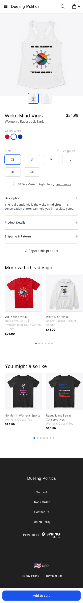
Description (12, 198)
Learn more (63, 184)
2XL (32, 172)
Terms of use (54, 575)
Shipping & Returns (18, 236)
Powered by (31, 534)
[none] (65, 151)
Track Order (42, 502)
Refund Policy (41, 521)
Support (41, 492)
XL (12, 172)
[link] (23, 292)
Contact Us (41, 512)
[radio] (13, 159)
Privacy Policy (30, 575)
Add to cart (41, 595)
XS (13, 159)
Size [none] (8, 151)
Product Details (15, 222)
